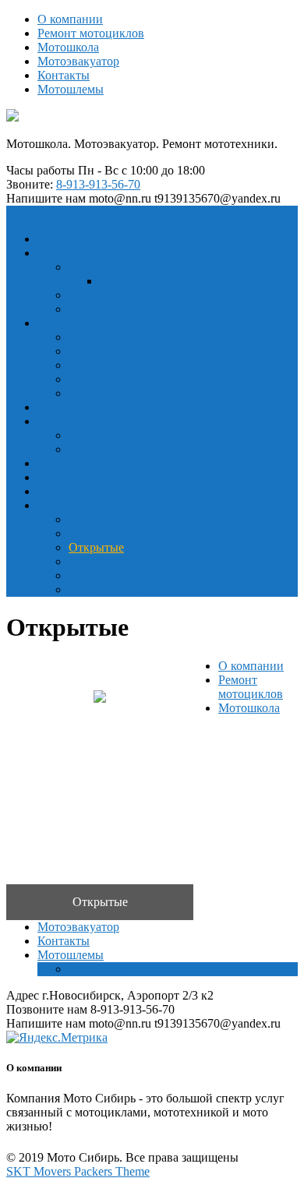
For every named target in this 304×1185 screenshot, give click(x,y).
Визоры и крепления (124, 575)
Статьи (56, 477)
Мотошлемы (70, 89)
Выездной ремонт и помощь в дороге (168, 449)
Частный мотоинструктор (137, 295)
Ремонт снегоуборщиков (134, 365)
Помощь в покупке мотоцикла (150, 435)
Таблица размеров (117, 589)
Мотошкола (68, 47)
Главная (58, 238)
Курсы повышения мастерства (149, 309)
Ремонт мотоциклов (90, 33)
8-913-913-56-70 (98, 184)
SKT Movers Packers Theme (78, 1171)
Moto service (69, 463)
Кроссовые (98, 561)
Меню (22, 212)
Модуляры (96, 533)
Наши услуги (72, 421)
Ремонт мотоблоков (121, 393)
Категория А (134, 280)
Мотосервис (69, 323)
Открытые (96, 547)
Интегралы (98, 519)
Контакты (63, 75)
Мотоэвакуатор (78, 61)
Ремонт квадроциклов (127, 351)
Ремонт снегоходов (120, 379)
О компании (70, 19)
